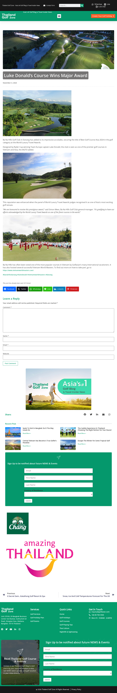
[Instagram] (20, 629)
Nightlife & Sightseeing (68, 632)
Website (6, 354)
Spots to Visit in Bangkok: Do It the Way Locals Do (38, 429)
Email (5, 345)
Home (62, 614)
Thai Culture (64, 628)
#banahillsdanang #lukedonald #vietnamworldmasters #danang (27, 275)
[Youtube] (11, 629)
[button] (59, 16)
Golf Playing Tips (66, 625)
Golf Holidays (65, 618)
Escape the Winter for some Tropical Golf (94, 440)
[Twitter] (6, 629)
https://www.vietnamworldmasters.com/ (18, 270)
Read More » (27, 433)
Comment (7, 307)
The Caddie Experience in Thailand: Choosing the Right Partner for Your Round (94, 429)
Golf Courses (65, 621)
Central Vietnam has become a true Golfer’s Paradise (40, 441)
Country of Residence (33, 490)
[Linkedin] (15, 629)
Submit (28, 501)
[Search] (82, 5)
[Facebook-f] (2, 629)
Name (6, 336)
